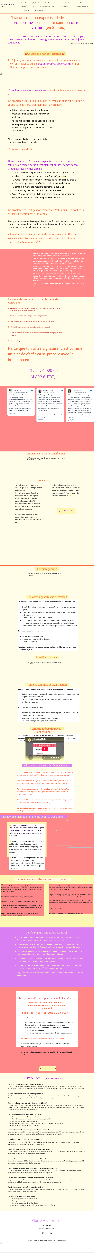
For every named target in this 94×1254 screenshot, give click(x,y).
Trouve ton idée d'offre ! (82, 6)
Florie (41, 253)
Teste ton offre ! (64, 6)
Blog (32, 6)
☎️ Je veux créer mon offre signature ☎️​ (45, 53)
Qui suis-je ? (35, 3)
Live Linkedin (25, 10)
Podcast (23, 6)
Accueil (23, 3)
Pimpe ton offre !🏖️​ (41, 10)
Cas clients (68, 3)
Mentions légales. (61, 1240)
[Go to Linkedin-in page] (51, 1233)
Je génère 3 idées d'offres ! (66, 511)
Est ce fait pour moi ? (48, 1069)
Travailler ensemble (50, 3)
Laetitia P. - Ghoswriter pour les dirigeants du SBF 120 (66, 913)
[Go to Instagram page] (43, 1233)
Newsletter (80, 3)
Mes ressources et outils (47, 6)
